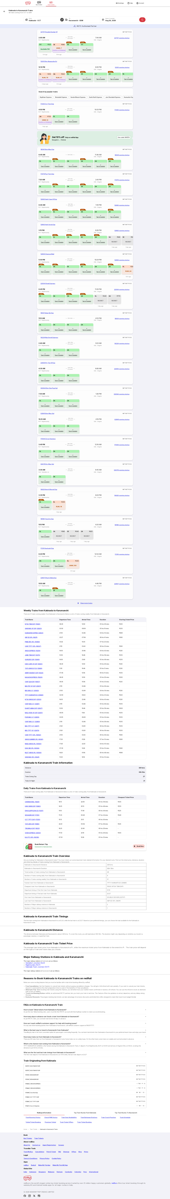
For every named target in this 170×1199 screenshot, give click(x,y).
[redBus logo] (28, 3)
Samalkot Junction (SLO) (35, 963)
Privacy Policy (44, 1158)
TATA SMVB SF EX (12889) (33, 668)
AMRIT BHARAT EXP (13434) (34, 673)
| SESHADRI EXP (34, 1075)
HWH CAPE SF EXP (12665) (34, 664)
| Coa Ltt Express (34, 1106)
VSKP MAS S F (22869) (32, 721)
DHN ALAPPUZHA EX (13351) (34, 810)
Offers (74, 1152)
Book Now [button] (140, 846)
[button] (62, 19)
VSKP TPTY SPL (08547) (33, 646)
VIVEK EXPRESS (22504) (33, 833)
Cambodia (68, 1172)
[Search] (142, 19)
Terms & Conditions (30, 1158)
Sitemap (66, 1152)
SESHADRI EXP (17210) (32, 815)
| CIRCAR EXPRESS (34, 1084)
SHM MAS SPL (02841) (32, 757)
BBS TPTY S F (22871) (32, 726)
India (25, 1172)
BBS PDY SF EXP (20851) (33, 686)
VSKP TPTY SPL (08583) (33, 735)
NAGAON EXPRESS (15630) (34, 677)
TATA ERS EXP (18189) (32, 824)
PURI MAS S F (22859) (32, 717)
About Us (27, 1145)
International (93, 1172)
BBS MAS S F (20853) (32, 690)
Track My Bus (28, 1152)
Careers (61, 1145)
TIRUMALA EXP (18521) (32, 828)
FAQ (59, 1152)
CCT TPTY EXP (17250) (32, 819)
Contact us (36, 1145)
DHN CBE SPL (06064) (32, 748)
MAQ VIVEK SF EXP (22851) (34, 713)
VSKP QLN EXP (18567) (32, 682)
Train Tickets (39, 1138)
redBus (26, 1165)
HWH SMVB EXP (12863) (33, 806)
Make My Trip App (44, 1165)
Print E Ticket (51, 1152)
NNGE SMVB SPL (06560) (33, 744)
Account (141, 3)
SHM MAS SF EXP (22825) (33, 628)
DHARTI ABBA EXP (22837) (34, 708)
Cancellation (39, 1152)
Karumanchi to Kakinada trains (43, 847)
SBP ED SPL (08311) (31, 637)
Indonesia (32, 1172)
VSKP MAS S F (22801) (32, 704)
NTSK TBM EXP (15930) (32, 624)
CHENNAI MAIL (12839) (32, 802)
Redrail (33, 1165)
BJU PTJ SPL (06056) (32, 837)
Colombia (77, 1172)
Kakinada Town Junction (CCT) (37, 967)
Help (131, 3)
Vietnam (60, 1172)
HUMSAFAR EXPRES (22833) (34, 633)
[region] (85, 44)
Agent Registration (49, 1145)
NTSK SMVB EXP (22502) (33, 699)
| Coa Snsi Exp (33, 1092)
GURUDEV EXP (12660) (32, 659)
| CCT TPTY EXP (34, 1097)
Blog (80, 1152)
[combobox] (43, 20)
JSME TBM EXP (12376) (32, 655)
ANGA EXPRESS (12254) (32, 650)
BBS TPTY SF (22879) (32, 730)
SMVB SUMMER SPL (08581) (34, 739)
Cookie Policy (56, 1158)
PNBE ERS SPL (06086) (32, 642)
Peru (85, 1172)
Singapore (42, 1172)
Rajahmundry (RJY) (33, 965)
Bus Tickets (28, 1138)
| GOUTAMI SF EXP (34, 1066)
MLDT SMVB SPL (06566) (33, 752)
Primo (86, 1152)
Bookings (121, 3)
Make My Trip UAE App (60, 1165)
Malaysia (51, 1172)
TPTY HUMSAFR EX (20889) (34, 695)
